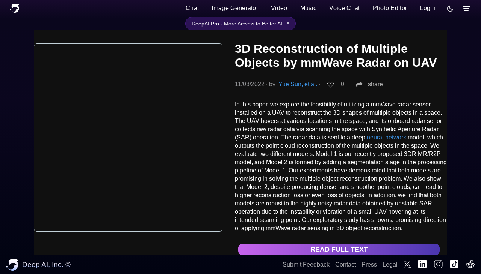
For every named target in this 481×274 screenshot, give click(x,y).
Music (308, 8)
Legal (390, 264)
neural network (386, 137)
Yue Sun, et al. (297, 84)
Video (279, 8)
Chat (192, 8)
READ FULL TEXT (339, 249)
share (375, 84)
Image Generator (235, 8)
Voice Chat (344, 8)
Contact (345, 264)
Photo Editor (390, 8)
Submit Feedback (306, 264)
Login (428, 8)
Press (369, 264)
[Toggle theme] (450, 9)
